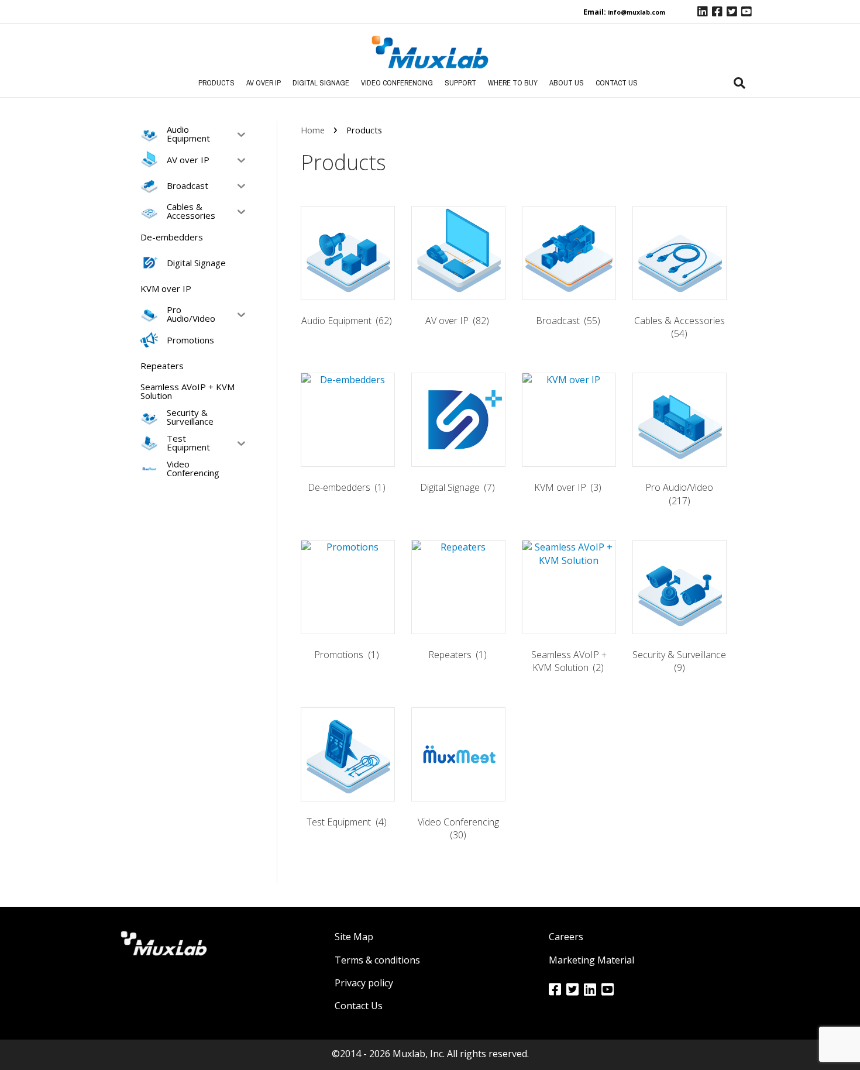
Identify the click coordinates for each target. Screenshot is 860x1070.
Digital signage (321, 83)
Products (216, 83)
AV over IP (263, 83)
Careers (566, 936)
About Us (566, 83)
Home (313, 130)
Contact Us (617, 83)
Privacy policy (364, 982)
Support (460, 83)
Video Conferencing (397, 83)
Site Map (354, 936)
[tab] (739, 83)
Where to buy (513, 83)
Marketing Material (591, 960)
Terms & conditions (377, 960)
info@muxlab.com (636, 12)
